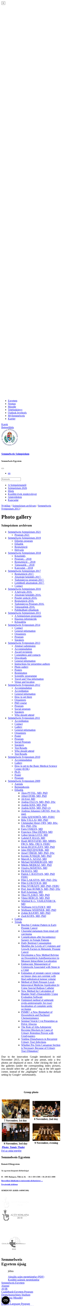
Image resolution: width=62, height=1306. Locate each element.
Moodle (12, 406)
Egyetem (12, 400)
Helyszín (19, 549)
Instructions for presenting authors (32, 664)
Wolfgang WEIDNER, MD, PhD (38, 910)
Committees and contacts (28, 655)
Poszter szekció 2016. (26, 597)
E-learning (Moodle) (12, 1297)
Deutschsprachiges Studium (15, 1294)
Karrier (11, 418)
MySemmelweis (16, 415)
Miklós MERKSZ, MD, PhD (36, 865)
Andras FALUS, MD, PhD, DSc (38, 802)
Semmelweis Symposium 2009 (24, 781)
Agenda (19, 784)
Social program (22, 709)
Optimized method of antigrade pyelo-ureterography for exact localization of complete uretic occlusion (37, 1004)
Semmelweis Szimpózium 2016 (24, 588)
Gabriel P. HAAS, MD (33, 838)
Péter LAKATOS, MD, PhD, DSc (39, 880)
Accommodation (23, 648)
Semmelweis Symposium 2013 (24, 642)
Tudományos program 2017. (29, 579)
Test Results (21, 748)
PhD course (21, 703)
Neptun (12, 403)
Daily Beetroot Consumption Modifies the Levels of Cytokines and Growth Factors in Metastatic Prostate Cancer (40, 947)
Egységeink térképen (9, 1184)
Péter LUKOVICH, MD (34, 883)
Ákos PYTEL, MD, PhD (34, 793)
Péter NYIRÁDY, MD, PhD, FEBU (40, 886)
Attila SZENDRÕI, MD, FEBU (38, 817)
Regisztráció (21, 546)
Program (19, 636)
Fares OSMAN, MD (32, 829)
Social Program (23, 742)
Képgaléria (20, 621)
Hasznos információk (26, 618)
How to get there (23, 697)
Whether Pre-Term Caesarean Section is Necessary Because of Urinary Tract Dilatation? (40, 1048)
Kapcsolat (13, 500)
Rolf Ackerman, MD (32, 892)
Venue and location (25, 682)
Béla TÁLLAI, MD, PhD (34, 820)
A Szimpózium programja (28, 615)
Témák (18, 922)
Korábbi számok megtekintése (23, 1279)
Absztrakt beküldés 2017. (28, 576)
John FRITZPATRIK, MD (35, 850)
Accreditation (22, 691)
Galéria (18, 919)
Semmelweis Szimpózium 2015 (24, 612)
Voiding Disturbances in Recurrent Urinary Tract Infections (39, 1040)
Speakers (19, 639)
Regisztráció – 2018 (25, 561)
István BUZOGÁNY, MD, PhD (38, 847)
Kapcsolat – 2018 (24, 567)
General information (25, 630)
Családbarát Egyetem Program (17, 1291)
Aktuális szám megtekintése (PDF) (26, 1276)
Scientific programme (26, 676)
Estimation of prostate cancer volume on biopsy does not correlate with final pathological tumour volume (40, 976)
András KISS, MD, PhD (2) (36, 808)
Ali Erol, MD (28, 799)
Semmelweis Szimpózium (15, 453)
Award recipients (23, 651)
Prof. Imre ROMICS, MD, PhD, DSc (40, 889)
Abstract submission (25, 645)
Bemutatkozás (22, 787)
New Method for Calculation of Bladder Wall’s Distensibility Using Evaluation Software (39, 994)
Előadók (19, 543)
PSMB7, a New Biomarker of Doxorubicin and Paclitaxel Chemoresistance (36, 1015)
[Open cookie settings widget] (6, 1300)
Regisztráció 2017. (24, 573)
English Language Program (15, 1303)
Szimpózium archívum (24, 505)
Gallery (18, 727)
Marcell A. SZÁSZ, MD (34, 859)
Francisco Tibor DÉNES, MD (37, 832)
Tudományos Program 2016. (29, 603)
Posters (18, 670)
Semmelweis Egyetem (12, 1282)
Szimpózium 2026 (17, 488)
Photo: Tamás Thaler (13, 1147)
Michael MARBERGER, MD (37, 862)
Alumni (5, 1285)
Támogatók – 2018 (24, 564)
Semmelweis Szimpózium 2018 (24, 552)
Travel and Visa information (29, 679)
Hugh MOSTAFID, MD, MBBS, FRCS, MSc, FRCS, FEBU (38, 842)
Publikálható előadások (27, 609)
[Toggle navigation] (2, 468)
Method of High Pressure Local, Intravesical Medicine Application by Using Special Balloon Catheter (40, 985)
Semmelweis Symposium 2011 (24, 718)
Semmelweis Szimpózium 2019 (24, 537)
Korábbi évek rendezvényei (22, 494)
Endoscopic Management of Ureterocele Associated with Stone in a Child (40, 967)
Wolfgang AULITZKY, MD (36, 907)
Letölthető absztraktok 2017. (29, 582)
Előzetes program (24, 540)
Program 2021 (22, 534)
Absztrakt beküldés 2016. (28, 594)
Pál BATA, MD (29, 871)
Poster (18, 736)
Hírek (11, 491)
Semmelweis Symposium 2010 (24, 757)
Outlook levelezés (17, 412)
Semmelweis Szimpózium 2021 (24, 531)
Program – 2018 (23, 558)
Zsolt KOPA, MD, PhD (33, 916)
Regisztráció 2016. (24, 600)
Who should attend (24, 715)
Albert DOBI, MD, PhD (34, 796)
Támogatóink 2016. (25, 606)
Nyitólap (5, 505)
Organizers (20, 633)
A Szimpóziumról (17, 485)
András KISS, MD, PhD (34, 805)
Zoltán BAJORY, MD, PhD (35, 913)
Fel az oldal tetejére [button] (11, 1150)
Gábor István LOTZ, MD (34, 835)
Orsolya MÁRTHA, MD (34, 868)
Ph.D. (18, 772)
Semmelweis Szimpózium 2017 (24, 570)
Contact (19, 585)
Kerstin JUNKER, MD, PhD (36, 856)
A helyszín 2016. (23, 591)
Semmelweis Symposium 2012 (24, 685)
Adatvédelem (15, 497)
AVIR (4, 1288)
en (9, 473)
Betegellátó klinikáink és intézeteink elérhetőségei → (22, 1181)
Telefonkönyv (15, 409)
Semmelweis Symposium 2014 (24, 624)
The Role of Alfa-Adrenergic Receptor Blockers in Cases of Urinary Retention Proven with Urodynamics (37, 1031)
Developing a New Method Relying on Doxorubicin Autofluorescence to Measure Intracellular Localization (40, 958)
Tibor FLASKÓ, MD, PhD (35, 895)
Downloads (21, 658)
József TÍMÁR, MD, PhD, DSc (38, 853)
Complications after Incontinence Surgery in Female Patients (38, 938)
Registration (21, 673)
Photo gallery (21, 667)
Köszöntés (20, 555)
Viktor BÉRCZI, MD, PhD (35, 898)
